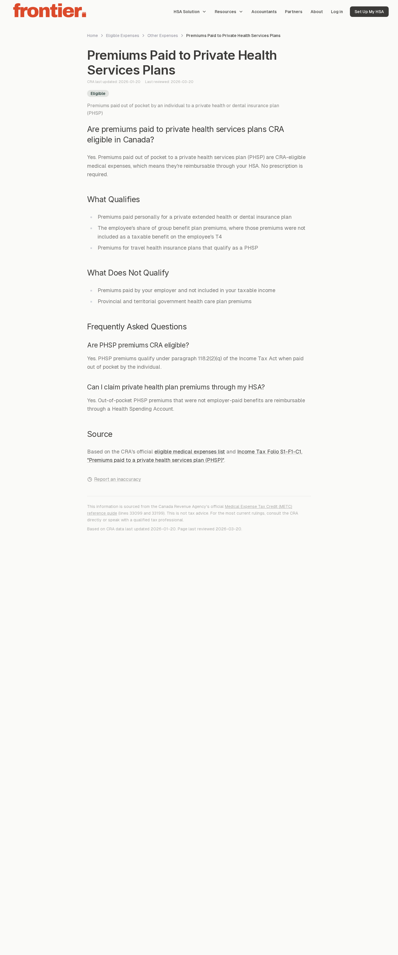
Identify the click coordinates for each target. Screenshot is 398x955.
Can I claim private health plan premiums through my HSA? (176, 387)
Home (92, 35)
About (317, 11)
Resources (225, 11)
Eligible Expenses (122, 35)
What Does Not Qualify (128, 273)
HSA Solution (187, 11)
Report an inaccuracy (117, 479)
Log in (337, 11)
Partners (293, 11)
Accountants (264, 11)
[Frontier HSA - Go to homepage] (50, 10)
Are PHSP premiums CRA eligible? (138, 345)
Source (99, 434)
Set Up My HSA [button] (369, 11)
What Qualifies (113, 199)
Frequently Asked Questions (136, 326)
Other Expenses (162, 35)
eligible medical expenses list (189, 452)
